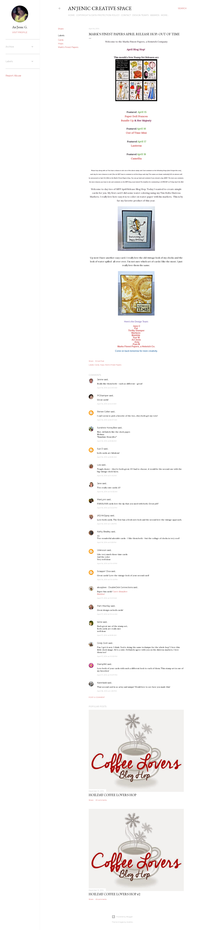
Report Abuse (13, 75)
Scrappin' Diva (104, 571)
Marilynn (135, 333)
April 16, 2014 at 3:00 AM (107, 388)
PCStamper (102, 395)
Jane (99, 483)
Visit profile (19, 32)
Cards (60, 40)
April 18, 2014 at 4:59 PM (107, 691)
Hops (60, 43)
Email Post (99, 361)
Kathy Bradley (104, 531)
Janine (100, 379)
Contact (126, 15)
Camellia (136, 158)
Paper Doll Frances (136, 116)
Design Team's (140, 15)
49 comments (101, 800)
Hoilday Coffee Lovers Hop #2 (114, 894)
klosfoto (130, 922)
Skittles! (101, 594)
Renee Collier (103, 411)
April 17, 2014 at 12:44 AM (107, 614)
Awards (154, 15)
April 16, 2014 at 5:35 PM (106, 542)
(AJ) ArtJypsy (103, 515)
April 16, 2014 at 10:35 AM (107, 492)
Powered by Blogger (124, 917)
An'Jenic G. (19, 27)
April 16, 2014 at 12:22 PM (107, 508)
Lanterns (136, 145)
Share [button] (61, 29)
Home (71, 15)
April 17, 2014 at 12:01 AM (107, 598)
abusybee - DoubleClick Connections (115, 587)
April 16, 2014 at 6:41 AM (106, 404)
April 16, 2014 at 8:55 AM (106, 441)
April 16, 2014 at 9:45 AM (107, 475)
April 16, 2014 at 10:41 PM (107, 563)
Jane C (136, 326)
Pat (136, 328)
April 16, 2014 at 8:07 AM (107, 420)
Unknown (101, 550)
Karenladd (102, 683)
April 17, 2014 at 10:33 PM (107, 656)
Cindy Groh (102, 643)
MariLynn (101, 499)
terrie (99, 622)
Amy (136, 342)
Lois (99, 465)
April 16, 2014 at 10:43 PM (107, 579)
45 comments (101, 899)
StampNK (102, 664)
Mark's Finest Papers (68, 47)
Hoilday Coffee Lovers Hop (112, 795)
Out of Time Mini (136, 132)
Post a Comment (97, 697)
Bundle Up (127, 120)
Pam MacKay (103, 606)
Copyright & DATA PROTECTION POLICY (98, 15)
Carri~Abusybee (120, 591)
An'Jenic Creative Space (100, 8)
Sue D (100, 449)
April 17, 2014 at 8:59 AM (106, 635)
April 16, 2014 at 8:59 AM (107, 457)
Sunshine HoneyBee (107, 427)
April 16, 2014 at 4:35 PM (107, 524)
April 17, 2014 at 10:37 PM (107, 675)
